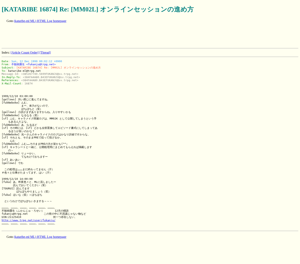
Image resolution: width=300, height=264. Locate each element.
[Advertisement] (76, 36)
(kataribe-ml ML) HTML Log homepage (40, 21)
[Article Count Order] (25, 52)
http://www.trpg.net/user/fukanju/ (29, 220)
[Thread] (45, 52)
